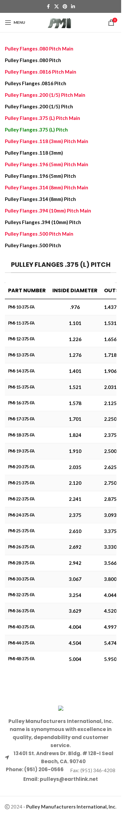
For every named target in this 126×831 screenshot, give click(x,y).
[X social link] (56, 6)
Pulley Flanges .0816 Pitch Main (40, 72)
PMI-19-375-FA (21, 451)
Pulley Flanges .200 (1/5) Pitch (39, 106)
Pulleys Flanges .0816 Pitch (35, 83)
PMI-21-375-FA (21, 482)
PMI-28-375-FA (21, 562)
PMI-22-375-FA (21, 498)
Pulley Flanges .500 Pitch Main (39, 234)
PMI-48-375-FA (21, 658)
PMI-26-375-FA (21, 546)
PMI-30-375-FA (21, 579)
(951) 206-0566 (43, 769)
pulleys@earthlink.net (69, 779)
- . (69, 806)
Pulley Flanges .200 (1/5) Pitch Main (45, 95)
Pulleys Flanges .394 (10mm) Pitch (43, 222)
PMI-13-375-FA (21, 354)
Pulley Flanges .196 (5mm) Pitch (40, 176)
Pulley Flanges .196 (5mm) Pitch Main (46, 164)
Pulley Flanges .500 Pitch (33, 245)
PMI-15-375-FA (21, 387)
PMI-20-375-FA (21, 466)
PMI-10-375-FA (21, 307)
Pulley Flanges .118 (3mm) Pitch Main (46, 141)
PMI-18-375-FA (21, 435)
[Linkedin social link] (73, 6)
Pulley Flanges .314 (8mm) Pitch (40, 199)
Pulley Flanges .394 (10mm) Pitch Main (48, 210)
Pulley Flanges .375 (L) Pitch (36, 129)
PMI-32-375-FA (21, 594)
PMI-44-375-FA (21, 643)
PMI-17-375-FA (21, 418)
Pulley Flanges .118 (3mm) (34, 153)
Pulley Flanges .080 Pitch (33, 60)
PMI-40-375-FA (21, 626)
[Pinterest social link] (65, 6)
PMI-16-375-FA (21, 402)
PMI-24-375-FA (21, 515)
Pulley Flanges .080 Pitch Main (39, 48)
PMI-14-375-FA (21, 371)
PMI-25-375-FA (21, 530)
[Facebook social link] (48, 6)
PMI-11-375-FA (21, 323)
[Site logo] (60, 22)
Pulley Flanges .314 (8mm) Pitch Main (46, 187)
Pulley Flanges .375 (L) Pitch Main (42, 118)
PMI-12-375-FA (21, 338)
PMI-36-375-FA (21, 610)
